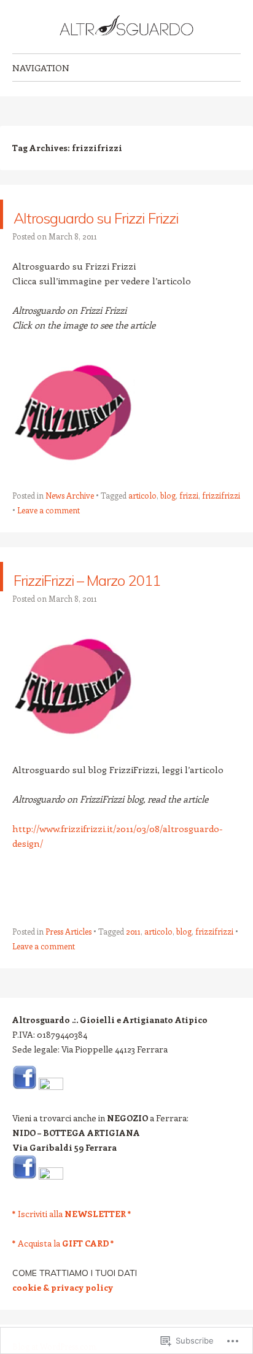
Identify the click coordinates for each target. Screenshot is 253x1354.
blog (168, 524)
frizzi (188, 524)
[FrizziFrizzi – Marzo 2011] (73, 495)
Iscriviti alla (71, 1272)
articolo (142, 524)
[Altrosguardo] (126, 27)
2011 (133, 990)
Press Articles (68, 990)
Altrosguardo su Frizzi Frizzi (99, 229)
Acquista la (63, 1302)
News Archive (69, 524)
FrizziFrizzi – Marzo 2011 (115, 620)
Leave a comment (48, 539)
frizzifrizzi (221, 524)
